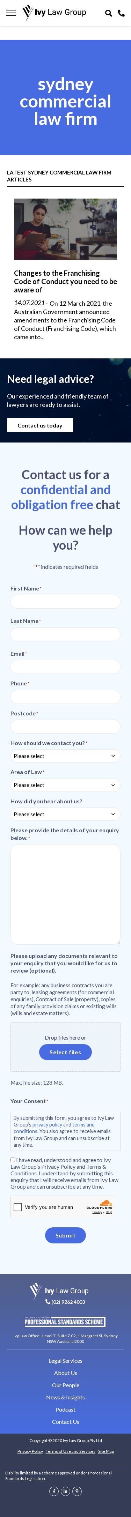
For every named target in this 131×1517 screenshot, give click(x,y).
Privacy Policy (30, 1451)
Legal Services (65, 1360)
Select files (65, 1052)
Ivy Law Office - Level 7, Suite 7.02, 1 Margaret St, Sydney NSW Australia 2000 (66, 1338)
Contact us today (40, 425)
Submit (66, 1235)
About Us (65, 1372)
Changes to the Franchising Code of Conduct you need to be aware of (65, 281)
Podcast (65, 1409)
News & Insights (65, 1397)
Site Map (106, 1451)
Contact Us (65, 1421)
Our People (65, 1385)
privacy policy (47, 1125)
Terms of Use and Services (70, 1451)
